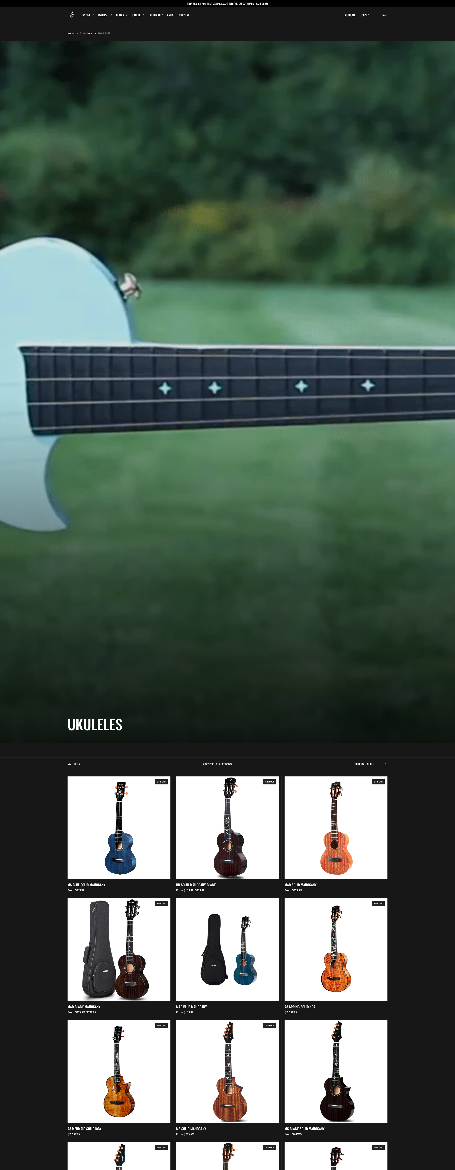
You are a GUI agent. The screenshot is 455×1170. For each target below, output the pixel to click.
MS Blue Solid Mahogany (86, 885)
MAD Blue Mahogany (191, 1007)
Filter (77, 764)
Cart (384, 15)
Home (71, 33)
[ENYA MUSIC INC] (72, 15)
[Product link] (119, 834)
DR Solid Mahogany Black (196, 885)
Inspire (86, 15)
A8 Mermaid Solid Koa (84, 1129)
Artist (171, 15)
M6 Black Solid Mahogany (305, 1129)
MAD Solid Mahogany (301, 885)
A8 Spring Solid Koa (300, 1007)
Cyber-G (103, 15)
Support (184, 15)
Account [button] (349, 15)
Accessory (156, 15)
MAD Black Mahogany (84, 1007)
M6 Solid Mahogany (191, 1129)
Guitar (120, 15)
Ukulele (137, 15)
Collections (86, 33)
